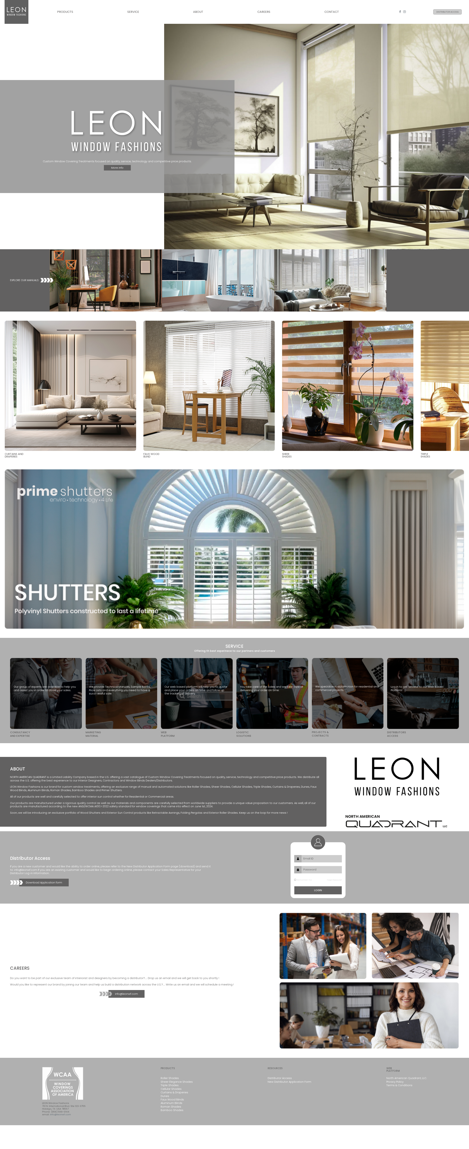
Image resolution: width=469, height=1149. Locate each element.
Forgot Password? (334, 880)
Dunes (165, 1096)
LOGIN (318, 890)
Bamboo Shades (172, 1110)
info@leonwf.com (126, 994)
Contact (331, 12)
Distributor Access (447, 12)
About (198, 12)
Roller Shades (170, 1078)
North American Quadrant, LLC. (406, 1078)
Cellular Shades (171, 1089)
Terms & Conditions (399, 1085)
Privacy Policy (395, 1082)
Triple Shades (170, 1085)
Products (65, 12)
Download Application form (44, 882)
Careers (263, 12)
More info (117, 168)
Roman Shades (171, 1107)
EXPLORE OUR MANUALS (24, 280)
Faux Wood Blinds (172, 1099)
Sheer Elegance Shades (177, 1082)
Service (133, 12)
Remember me (304, 880)
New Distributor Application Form (289, 1082)
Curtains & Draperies (174, 1092)
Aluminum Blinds (171, 1103)
